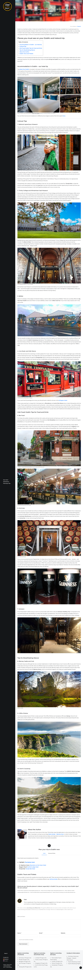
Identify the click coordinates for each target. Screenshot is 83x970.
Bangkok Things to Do (24, 961)
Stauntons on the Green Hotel (38, 865)
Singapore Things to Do (41, 963)
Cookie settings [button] (9, 967)
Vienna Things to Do (57, 963)
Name (19, 933)
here (64, 115)
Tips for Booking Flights (74, 963)
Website (63, 933)
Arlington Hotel (63, 400)
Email (41, 933)
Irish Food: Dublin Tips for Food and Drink (31, 48)
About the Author (24, 51)
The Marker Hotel (30, 862)
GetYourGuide (53, 879)
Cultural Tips (23, 46)
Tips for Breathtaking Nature (27, 50)
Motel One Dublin (24, 69)
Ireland (57, 12)
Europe (53, 12)
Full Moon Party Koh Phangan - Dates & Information (73, 958)
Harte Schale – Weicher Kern (56, 834)
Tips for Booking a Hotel (74, 961)
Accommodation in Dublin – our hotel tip (31, 44)
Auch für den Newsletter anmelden (26, 939)
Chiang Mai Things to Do (25, 966)
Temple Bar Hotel (30, 868)
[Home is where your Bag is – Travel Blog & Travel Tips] (7, 6)
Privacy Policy (9, 964)
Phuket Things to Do (24, 959)
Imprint (4, 964)
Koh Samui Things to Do (25, 957)
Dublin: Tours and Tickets (26, 53)
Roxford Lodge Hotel (32, 867)
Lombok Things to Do (40, 957)
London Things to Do (57, 961)
